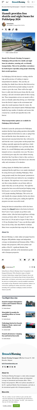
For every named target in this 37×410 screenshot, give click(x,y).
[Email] (9, 29)
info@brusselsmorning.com (10, 363)
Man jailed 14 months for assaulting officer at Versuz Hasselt (11, 314)
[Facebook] (3, 367)
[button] (3, 2)
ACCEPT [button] (16, 405)
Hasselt (23, 7)
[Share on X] (5, 29)
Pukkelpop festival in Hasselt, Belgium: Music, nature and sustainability (12, 325)
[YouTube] (7, 367)
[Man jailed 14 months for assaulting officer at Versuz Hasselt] (30, 314)
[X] (5, 367)
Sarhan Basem (10, 23)
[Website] (30, 267)
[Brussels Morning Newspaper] (18, 2)
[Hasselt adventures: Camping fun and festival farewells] (30, 336)
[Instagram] (32, 267)
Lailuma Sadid (7, 329)
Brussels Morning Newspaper (10, 7)
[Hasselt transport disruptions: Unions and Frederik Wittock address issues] (30, 304)
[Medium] (14, 367)
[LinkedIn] (34, 267)
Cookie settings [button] (7, 406)
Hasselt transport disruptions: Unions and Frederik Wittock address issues (12, 303)
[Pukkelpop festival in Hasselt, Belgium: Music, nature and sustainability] (30, 325)
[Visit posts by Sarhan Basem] (4, 24)
